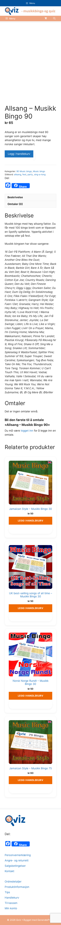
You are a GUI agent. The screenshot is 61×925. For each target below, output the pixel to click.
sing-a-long (40, 174)
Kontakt (9, 871)
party (30, 174)
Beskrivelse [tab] (15, 197)
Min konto (11, 908)
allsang (17, 174)
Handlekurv (12, 897)
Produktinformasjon (17, 886)
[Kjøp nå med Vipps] (34, 155)
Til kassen (11, 903)
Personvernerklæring (18, 855)
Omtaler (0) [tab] (15, 204)
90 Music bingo (24, 171)
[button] (54, 18)
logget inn (27, 430)
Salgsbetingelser (15, 865)
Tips (7, 892)
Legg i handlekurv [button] (30, 520)
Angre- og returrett (16, 860)
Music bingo (39, 171)
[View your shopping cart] (45, 18)
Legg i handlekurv (19, 153)
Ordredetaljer (13, 881)
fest (24, 174)
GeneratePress (45, 919)
